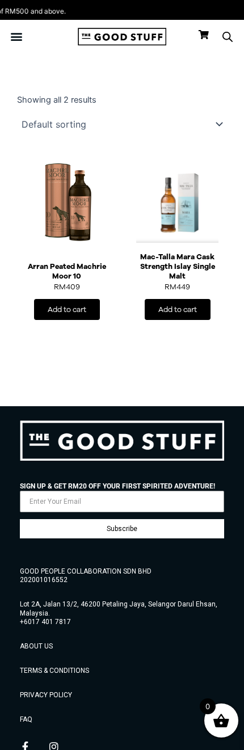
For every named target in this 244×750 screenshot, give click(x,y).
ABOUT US (36, 646)
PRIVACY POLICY (46, 695)
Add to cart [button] (67, 309)
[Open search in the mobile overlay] (227, 37)
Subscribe (122, 529)
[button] (16, 36)
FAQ (26, 719)
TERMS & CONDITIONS (54, 671)
